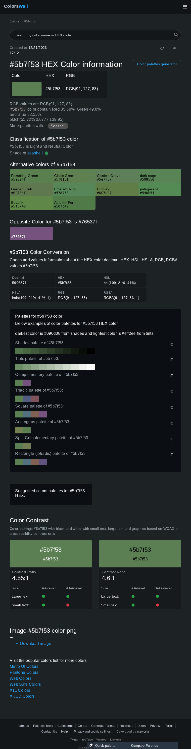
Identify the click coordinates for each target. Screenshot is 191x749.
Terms (169, 726)
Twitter (74, 739)
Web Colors (20, 678)
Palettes (23, 726)
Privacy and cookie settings (92, 731)
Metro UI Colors (24, 666)
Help (64, 731)
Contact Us (49, 731)
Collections (65, 726)
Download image (35, 643)
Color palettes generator (157, 64)
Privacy (155, 726)
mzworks (143, 731)
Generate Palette (103, 726)
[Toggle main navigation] (185, 6)
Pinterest (101, 739)
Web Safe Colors (25, 684)
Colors (16, 6)
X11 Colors (20, 690)
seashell (35, 153)
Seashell (58, 126)
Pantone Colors (24, 672)
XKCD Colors (22, 696)
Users (142, 726)
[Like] (162, 48)
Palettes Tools (43, 726)
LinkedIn (115, 739)
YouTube (87, 739)
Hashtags (126, 726)
